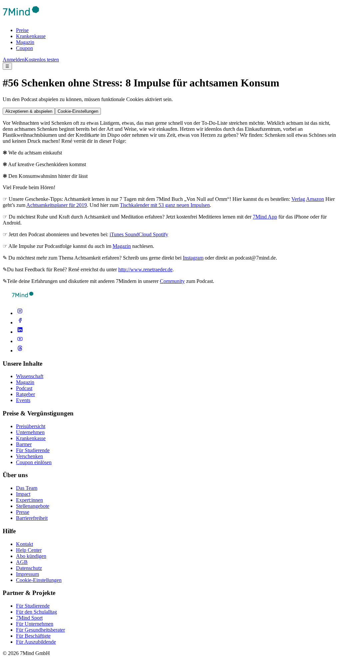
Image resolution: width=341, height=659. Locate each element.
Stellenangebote (32, 506)
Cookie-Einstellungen (78, 111)
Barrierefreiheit (32, 518)
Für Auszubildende (36, 642)
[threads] (20, 350)
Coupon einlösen (34, 462)
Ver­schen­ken (29, 456)
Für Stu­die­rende (33, 606)
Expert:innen (29, 500)
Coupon (24, 48)
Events (23, 400)
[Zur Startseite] (21, 19)
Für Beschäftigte (33, 636)
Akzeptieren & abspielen (28, 111)
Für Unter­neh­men (34, 624)
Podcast (24, 388)
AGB (22, 562)
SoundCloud (139, 234)
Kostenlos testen (42, 59)
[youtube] (20, 341)
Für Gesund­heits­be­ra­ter (40, 630)
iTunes (117, 234)
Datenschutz (29, 568)
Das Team (26, 488)
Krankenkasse (31, 36)
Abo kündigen (31, 556)
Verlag (298, 199)
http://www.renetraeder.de (145, 269)
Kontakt (24, 544)
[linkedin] (20, 332)
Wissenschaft (29, 376)
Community (172, 281)
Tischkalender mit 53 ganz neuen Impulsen (165, 205)
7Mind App (265, 217)
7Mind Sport (29, 618)
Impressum (27, 574)
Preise (22, 30)
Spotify (160, 234)
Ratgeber (25, 394)
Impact (23, 494)
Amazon (315, 199)
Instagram (193, 258)
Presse (22, 512)
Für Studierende (33, 450)
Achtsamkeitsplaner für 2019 (56, 205)
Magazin (25, 42)
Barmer (24, 444)
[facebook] (20, 322)
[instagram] (20, 313)
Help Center (29, 550)
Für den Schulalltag (36, 612)
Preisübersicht (30, 426)
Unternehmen (30, 432)
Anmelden (14, 59)
